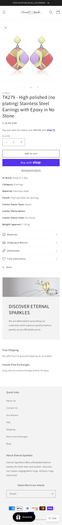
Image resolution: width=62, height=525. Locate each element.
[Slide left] (24, 87)
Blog (8, 443)
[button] (3, 12)
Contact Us (12, 407)
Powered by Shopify (39, 519)
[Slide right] (37, 87)
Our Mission (12, 415)
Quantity (6, 136)
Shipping (10, 429)
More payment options (31, 170)
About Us (11, 400)
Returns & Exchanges (17, 436)
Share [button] (9, 267)
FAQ (8, 422)
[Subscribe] (51, 494)
